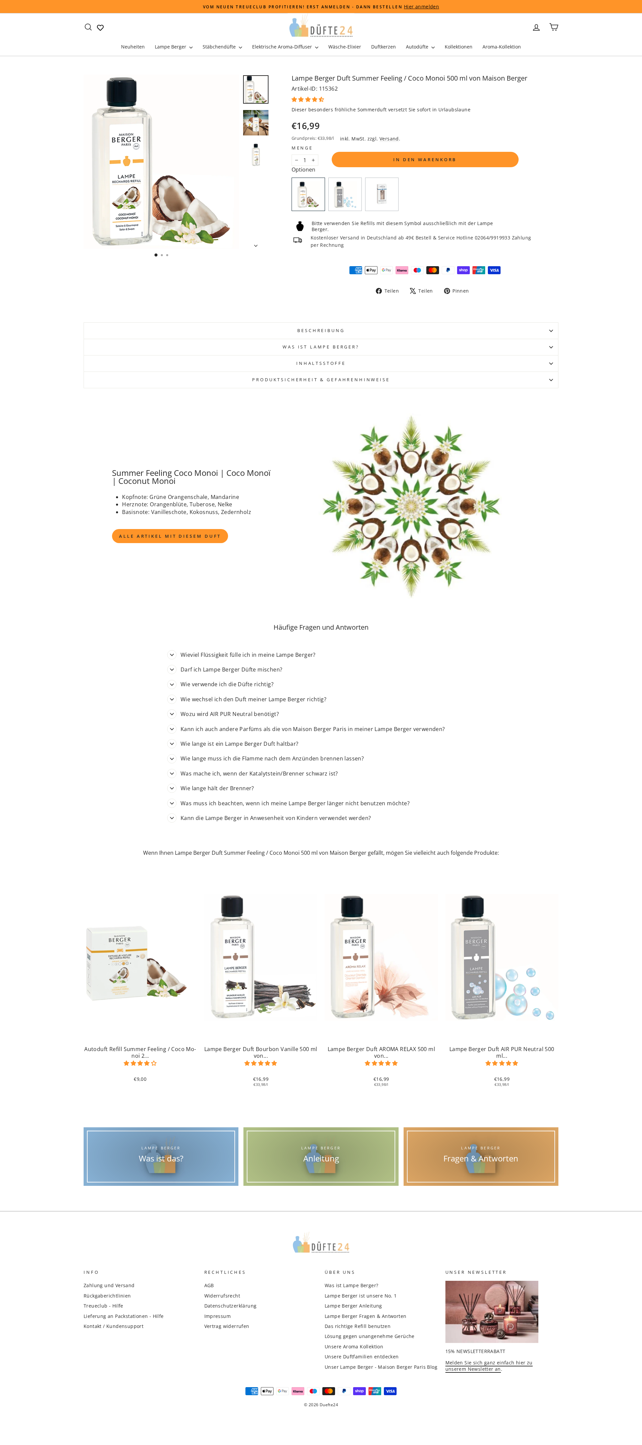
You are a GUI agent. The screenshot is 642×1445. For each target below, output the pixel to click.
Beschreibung (320, 330)
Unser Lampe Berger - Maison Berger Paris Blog (381, 1367)
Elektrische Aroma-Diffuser (282, 46)
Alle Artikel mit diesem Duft (170, 536)
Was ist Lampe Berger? (321, 347)
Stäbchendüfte (220, 46)
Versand (389, 138)
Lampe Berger (171, 46)
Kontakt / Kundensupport (113, 1326)
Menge (302, 148)
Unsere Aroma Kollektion (354, 1346)
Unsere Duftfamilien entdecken (362, 1356)
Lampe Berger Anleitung (353, 1306)
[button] (309, 99)
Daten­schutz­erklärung (230, 1306)
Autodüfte (418, 46)
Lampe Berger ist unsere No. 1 (361, 1296)
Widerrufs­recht (222, 1296)
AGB (209, 1285)
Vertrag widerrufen (226, 1326)
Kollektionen (458, 46)
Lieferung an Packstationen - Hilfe (124, 1316)
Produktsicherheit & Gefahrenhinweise (321, 380)
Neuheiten (133, 46)
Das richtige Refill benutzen (358, 1326)
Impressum (217, 1316)
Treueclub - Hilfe (103, 1306)
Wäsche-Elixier (344, 46)
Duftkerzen (383, 46)
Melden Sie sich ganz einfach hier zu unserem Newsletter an (489, 1365)
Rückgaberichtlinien (107, 1296)
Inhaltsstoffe (321, 363)
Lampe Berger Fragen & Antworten (365, 1316)
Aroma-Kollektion (502, 46)
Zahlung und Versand (109, 1285)
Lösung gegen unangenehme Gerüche (370, 1336)
